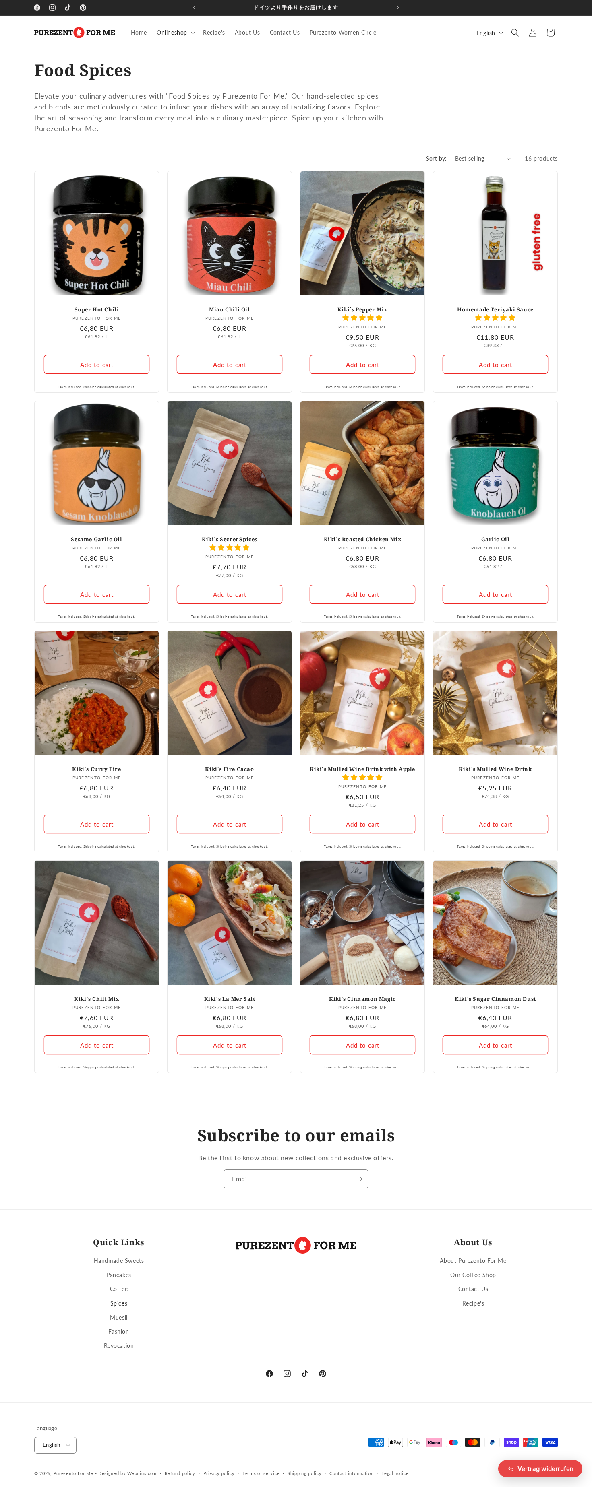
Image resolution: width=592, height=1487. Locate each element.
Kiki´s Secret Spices (229, 539)
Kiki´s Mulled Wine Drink (495, 769)
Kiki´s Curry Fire (96, 769)
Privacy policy (219, 1473)
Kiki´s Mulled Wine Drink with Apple (362, 769)
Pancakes (118, 1274)
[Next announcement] (398, 7)
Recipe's (473, 1303)
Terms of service (260, 1473)
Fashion (118, 1331)
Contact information (351, 1473)
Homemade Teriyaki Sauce (495, 309)
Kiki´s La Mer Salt (229, 999)
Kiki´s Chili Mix (96, 999)
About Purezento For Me (473, 1260)
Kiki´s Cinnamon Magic (362, 999)
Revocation (119, 1345)
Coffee (119, 1288)
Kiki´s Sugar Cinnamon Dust (495, 999)
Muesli (119, 1317)
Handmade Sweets (119, 1260)
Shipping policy (305, 1473)
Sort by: (436, 158)
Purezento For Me (73, 1473)
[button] (175, 32)
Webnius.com (142, 1473)
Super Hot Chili (97, 309)
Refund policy (180, 1473)
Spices (119, 1303)
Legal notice (394, 1473)
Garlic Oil (495, 539)
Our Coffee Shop (473, 1274)
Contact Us (473, 1288)
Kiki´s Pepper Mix (362, 309)
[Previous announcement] (194, 7)
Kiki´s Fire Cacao (229, 769)
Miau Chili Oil (229, 309)
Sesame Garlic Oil (96, 539)
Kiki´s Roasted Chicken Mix (363, 539)
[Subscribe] (359, 1178)
